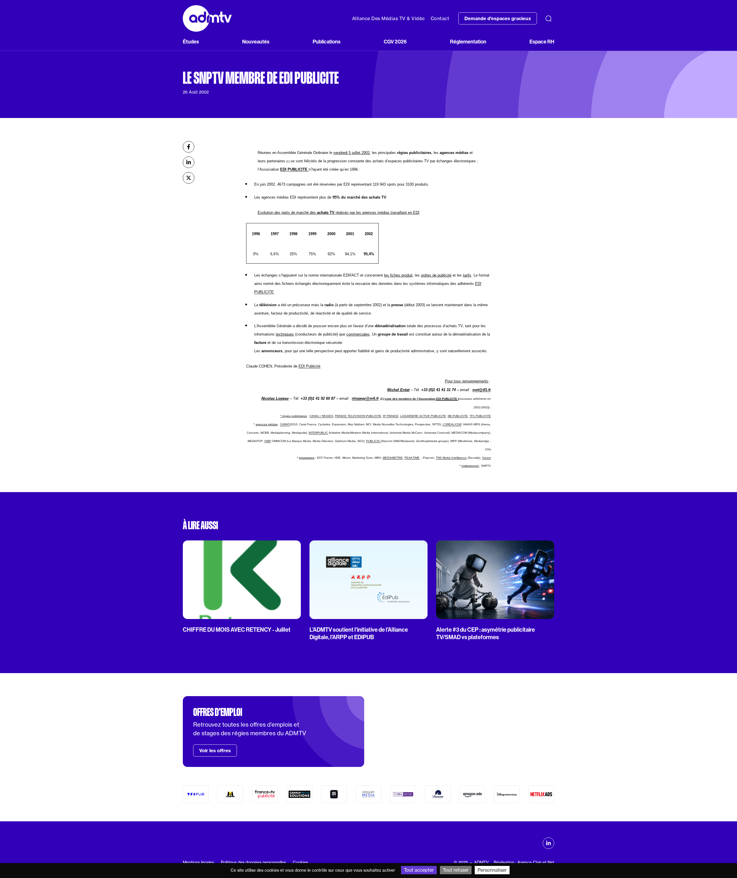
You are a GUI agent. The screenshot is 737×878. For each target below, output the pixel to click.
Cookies (300, 862)
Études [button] (191, 42)
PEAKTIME (411, 457)
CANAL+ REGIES (321, 416)
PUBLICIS (373, 441)
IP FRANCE (390, 416)
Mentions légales (198, 862)
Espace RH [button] (541, 42)
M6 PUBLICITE (458, 416)
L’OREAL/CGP (451, 424)
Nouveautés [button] (255, 42)
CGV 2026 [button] (395, 42)
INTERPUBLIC (318, 432)
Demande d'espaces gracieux (497, 18)
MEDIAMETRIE (393, 457)
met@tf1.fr (481, 390)
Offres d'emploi (217, 712)
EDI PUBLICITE (294, 169)
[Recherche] (548, 18)
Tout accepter (419, 870)
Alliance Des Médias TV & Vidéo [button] (388, 18)
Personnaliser (492, 870)
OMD (267, 441)
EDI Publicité (309, 366)
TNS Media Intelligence (451, 457)
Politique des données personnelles (253, 862)
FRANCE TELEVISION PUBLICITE (358, 416)
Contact (440, 18)
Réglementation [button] (468, 42)
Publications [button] (327, 42)
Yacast (486, 457)
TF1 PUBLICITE (480, 416)
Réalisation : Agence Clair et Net (524, 862)
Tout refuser (456, 870)
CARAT (285, 424)
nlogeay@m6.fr (365, 398)
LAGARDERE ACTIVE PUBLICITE (423, 416)
